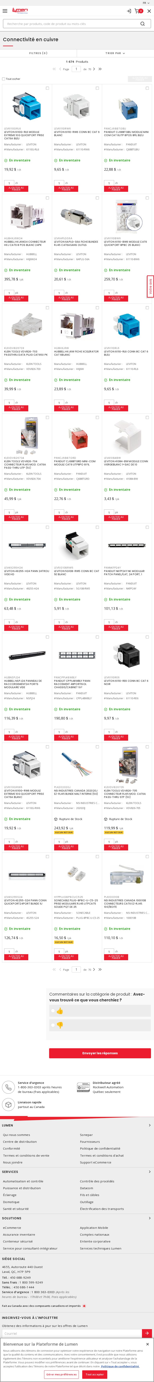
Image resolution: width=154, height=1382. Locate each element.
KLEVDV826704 (14, 458)
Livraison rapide (30, 1102)
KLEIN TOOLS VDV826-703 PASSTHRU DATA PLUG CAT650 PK (26, 353)
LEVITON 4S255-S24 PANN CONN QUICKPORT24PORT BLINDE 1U (25, 902)
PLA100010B (111, 897)
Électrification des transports (102, 1209)
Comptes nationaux (94, 1234)
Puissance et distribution (22, 1188)
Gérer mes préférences (61, 1374)
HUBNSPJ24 (12, 677)
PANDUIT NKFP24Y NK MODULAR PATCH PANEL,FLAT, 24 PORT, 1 (124, 572)
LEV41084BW (112, 458)
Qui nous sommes (16, 1135)
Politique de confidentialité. (120, 1366)
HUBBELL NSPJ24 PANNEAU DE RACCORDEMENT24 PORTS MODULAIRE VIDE (23, 684)
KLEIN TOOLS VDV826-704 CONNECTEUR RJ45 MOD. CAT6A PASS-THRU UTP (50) (25, 464)
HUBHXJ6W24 (13, 238)
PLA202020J (62, 787)
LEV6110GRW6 (13, 787)
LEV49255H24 (13, 567)
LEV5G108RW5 (63, 567)
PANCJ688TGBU (115, 128)
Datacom (86, 1188)
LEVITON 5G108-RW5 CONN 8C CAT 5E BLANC (76, 572)
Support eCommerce (95, 1162)
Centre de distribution (20, 1142)
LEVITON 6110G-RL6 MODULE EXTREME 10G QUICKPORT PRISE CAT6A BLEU (24, 135)
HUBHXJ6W (61, 348)
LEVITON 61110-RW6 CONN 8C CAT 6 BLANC (77, 133)
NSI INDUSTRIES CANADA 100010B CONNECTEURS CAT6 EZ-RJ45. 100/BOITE (125, 904)
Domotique (11, 1202)
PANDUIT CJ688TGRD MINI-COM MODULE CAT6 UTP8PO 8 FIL (75, 463)
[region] (77, 1360)
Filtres (37, 53)
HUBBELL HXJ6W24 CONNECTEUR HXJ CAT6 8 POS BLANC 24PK (25, 243)
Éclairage (9, 1195)
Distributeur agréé (106, 1083)
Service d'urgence (31, 1083)
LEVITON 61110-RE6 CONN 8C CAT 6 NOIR (126, 682)
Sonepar (86, 1135)
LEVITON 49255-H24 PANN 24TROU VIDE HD (26, 572)
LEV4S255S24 (13, 897)
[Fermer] (147, 1344)
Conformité (11, 1148)
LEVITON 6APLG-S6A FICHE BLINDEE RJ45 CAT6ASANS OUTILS (76, 243)
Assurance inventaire (19, 1234)
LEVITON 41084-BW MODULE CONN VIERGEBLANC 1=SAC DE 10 (126, 463)
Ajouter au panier (16, 188)
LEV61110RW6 (62, 128)
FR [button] (144, 3)
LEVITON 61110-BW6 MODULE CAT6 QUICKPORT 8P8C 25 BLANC (125, 243)
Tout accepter (95, 1374)
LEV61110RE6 (112, 677)
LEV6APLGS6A (63, 238)
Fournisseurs (90, 1142)
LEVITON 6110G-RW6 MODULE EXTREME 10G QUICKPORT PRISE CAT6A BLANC (24, 794)
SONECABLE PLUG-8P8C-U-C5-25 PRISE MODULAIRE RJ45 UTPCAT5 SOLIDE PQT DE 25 (76, 904)
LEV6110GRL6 (12, 128)
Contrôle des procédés (97, 1181)
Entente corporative (95, 1241)
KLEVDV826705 (114, 787)
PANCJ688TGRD (65, 458)
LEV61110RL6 (111, 348)
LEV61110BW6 (112, 238)
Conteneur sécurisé (18, 1241)
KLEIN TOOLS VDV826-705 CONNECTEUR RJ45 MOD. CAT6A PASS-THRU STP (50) (125, 794)
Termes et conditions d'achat (102, 1155)
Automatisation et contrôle (23, 1181)
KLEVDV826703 (14, 348)
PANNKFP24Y (112, 567)
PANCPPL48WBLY (65, 677)
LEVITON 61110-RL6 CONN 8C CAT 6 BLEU (126, 353)
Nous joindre (12, 1162)
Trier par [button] (113, 53)
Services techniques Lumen (100, 1248)
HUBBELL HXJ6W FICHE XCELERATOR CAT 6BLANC (76, 353)
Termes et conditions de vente (26, 1155)
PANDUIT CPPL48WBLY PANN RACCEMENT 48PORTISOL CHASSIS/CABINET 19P (72, 684)
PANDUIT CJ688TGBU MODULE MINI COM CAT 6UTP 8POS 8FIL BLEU (126, 133)
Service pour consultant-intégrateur (30, 1248)
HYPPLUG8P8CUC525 (68, 897)
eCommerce (12, 1228)
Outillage (86, 1202)
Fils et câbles (89, 1195)
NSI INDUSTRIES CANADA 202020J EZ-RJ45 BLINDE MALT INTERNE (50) (76, 792)
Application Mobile (94, 1228)
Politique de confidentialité (100, 1148)
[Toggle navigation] (5, 11)
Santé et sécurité (16, 1209)
